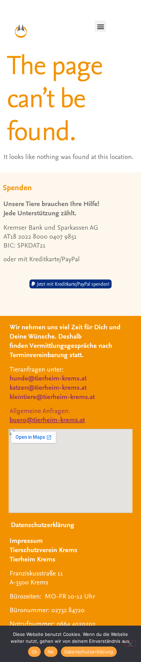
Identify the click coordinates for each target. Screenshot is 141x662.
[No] (130, 643)
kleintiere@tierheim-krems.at (52, 396)
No (51, 651)
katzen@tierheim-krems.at (48, 387)
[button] (100, 26)
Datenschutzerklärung (42, 524)
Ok (34, 651)
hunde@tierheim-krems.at (48, 378)
